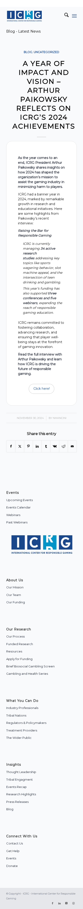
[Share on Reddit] (63, 446)
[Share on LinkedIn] (37, 446)
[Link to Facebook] (52, 903)
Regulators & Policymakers (26, 723)
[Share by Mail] (72, 446)
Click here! (41, 389)
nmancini (59, 418)
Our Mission (15, 587)
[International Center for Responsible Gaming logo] (34, 16)
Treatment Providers (21, 730)
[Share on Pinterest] (28, 446)
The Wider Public (19, 738)
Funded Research (19, 644)
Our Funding (15, 602)
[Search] (64, 16)
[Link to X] (66, 903)
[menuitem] (64, 16)
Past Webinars (16, 522)
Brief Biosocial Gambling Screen (30, 666)
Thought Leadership (21, 772)
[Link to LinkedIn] (59, 903)
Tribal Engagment (19, 779)
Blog (28, 52)
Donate (12, 866)
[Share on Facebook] (10, 446)
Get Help (13, 851)
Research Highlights (21, 794)
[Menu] (74, 15)
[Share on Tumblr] (46, 446)
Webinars (13, 515)
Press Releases (17, 802)
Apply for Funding (19, 659)
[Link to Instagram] (73, 903)
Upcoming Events (19, 500)
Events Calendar (18, 507)
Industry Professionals (22, 708)
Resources (14, 651)
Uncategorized (46, 52)
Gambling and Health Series (27, 673)
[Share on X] (19, 446)
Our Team (13, 595)
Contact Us (14, 843)
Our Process (15, 636)
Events (11, 858)
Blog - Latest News (23, 31)
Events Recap (16, 787)
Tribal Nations (16, 715)
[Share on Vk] (54, 446)
